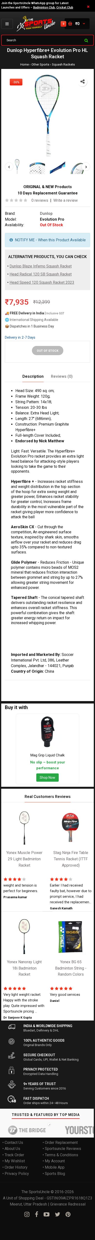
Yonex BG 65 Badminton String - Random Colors (70, 968)
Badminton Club (44, 7)
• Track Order (13, 1155)
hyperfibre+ (39, 683)
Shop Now (47, 777)
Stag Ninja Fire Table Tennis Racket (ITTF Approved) (70, 859)
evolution (58, 683)
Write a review (65, 200)
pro (70, 683)
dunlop (22, 683)
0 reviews (39, 200)
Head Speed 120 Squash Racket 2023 (42, 282)
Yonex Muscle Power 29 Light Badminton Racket (24, 859)
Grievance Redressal (68, 1204)
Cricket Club (64, 7)
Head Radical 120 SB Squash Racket (41, 274)
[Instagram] (26, 1214)
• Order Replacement (60, 1142)
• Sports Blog (54, 1173)
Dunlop (46, 213)
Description (33, 376)
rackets (23, 689)
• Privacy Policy (15, 1173)
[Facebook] (36, 1214)
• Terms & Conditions (60, 1155)
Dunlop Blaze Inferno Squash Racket (41, 266)
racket (10, 689)
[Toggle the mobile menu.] (7, 24)
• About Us (11, 1149)
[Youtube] (46, 1214)
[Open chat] (82, 1227)
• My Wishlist (13, 1161)
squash (81, 683)
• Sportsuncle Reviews (62, 1149)
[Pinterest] (68, 1214)
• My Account (54, 1161)
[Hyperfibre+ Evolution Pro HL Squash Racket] (47, 116)
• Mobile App (54, 1167)
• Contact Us (12, 1142)
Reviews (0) (62, 376)
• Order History (15, 1167)
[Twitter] (57, 1214)
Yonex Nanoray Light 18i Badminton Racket (24, 968)
